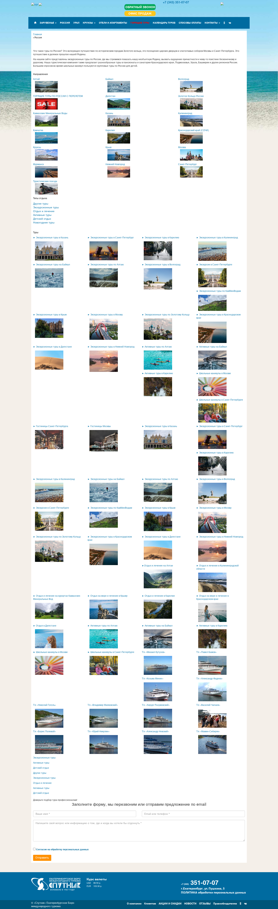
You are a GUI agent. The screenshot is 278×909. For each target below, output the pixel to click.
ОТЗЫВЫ (205, 903)
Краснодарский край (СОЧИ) (193, 130)
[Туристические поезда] (66, 189)
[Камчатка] (66, 138)
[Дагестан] (139, 104)
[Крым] (139, 155)
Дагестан (110, 95)
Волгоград (183, 78)
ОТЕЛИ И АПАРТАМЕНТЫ (113, 22)
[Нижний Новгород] (139, 172)
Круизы (37, 147)
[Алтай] (66, 87)
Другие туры (40, 203)
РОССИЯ (65, 22)
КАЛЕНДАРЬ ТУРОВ (164, 22)
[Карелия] (139, 138)
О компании (134, 903)
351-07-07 (204, 882)
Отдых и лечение (43, 211)
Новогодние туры (43, 222)
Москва (182, 147)
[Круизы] (66, 155)
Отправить (42, 857)
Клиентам (150, 903)
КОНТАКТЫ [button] (211, 22)
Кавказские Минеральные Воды (50, 113)
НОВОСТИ (190, 903)
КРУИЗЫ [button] (88, 22)
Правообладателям (225, 903)
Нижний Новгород (115, 164)
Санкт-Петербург (187, 164)
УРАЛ (76, 22)
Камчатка (38, 130)
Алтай (36, 78)
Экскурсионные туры (46, 207)
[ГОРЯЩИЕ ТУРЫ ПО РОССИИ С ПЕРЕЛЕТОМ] (66, 104)
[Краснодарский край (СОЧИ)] (211, 138)
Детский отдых (42, 218)
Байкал (109, 78)
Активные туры (42, 215)
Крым (108, 147)
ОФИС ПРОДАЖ (139, 13)
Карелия (110, 130)
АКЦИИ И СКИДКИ (170, 903)
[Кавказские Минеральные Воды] (66, 121)
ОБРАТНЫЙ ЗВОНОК (140, 7)
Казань (109, 113)
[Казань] (139, 121)
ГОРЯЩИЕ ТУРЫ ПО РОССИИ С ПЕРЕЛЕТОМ (58, 95)
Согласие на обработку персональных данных (62, 849)
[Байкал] (139, 87)
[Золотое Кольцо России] (211, 104)
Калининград (185, 113)
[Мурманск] (66, 172)
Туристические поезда (45, 181)
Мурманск (38, 164)
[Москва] (211, 155)
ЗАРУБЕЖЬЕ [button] (47, 22)
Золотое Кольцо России (191, 95)
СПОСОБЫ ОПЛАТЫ (190, 22)
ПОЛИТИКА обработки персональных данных (213, 892)
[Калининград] (211, 121)
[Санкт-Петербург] (211, 172)
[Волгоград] (211, 87)
